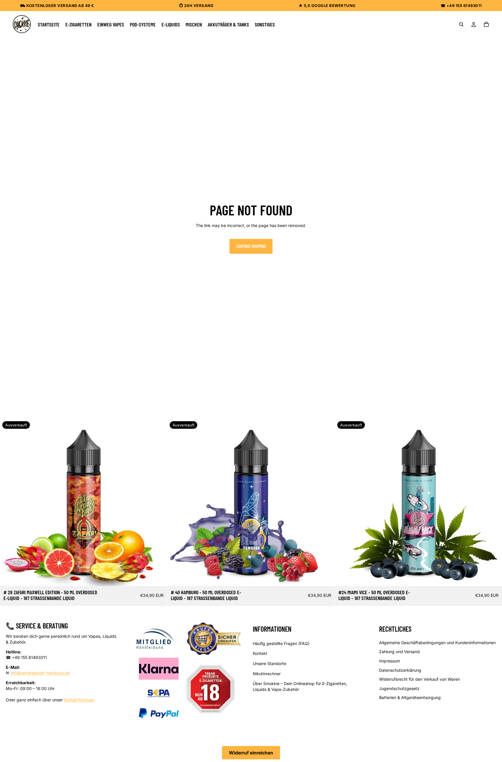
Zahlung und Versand (399, 651)
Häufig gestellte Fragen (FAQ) (281, 643)
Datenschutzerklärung (400, 669)
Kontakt (260, 653)
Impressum (389, 660)
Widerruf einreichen (251, 753)
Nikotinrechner (267, 673)
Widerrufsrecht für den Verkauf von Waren (419, 679)
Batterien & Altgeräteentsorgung (410, 697)
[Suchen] (461, 24)
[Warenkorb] (486, 24)
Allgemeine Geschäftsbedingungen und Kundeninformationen (437, 642)
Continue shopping (251, 246)
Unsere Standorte (269, 663)
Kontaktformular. (79, 699)
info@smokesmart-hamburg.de (40, 672)
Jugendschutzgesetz (399, 688)
